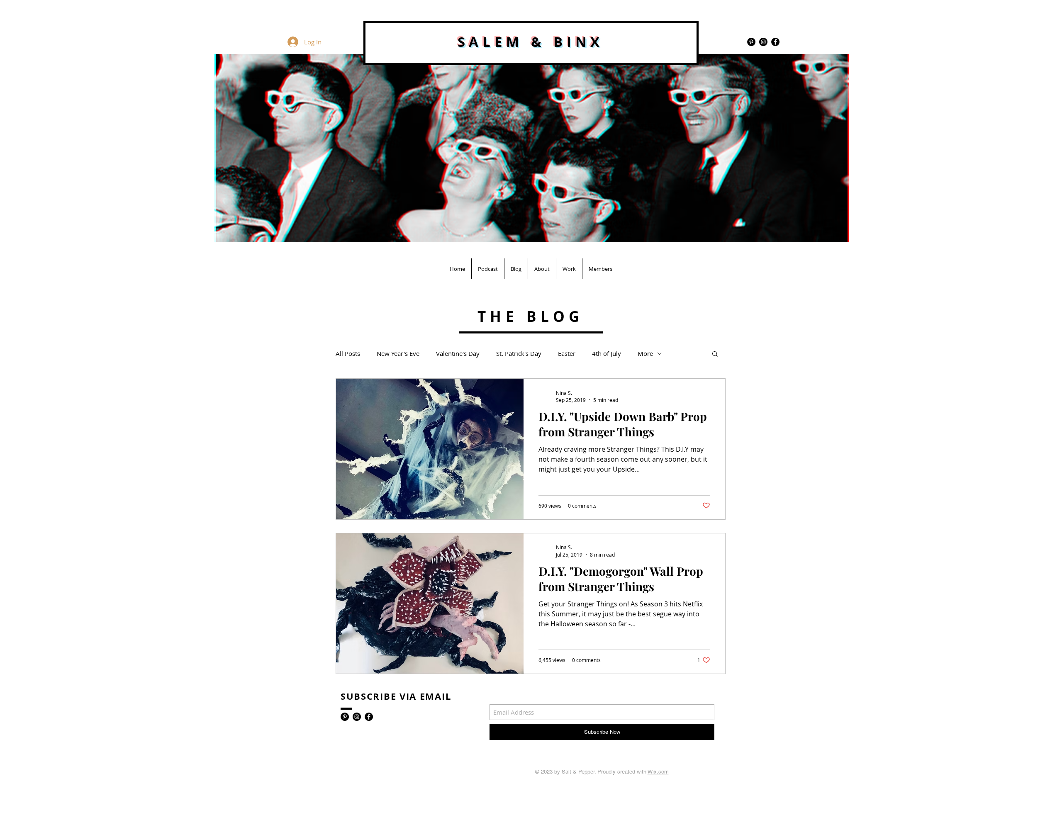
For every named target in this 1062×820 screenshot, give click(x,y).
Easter (566, 353)
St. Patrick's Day (518, 353)
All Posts (348, 353)
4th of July (606, 353)
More (645, 353)
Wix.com (658, 772)
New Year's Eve (398, 353)
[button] (715, 354)
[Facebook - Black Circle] (775, 42)
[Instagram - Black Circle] (763, 42)
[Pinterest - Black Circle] (751, 42)
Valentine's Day (458, 353)
